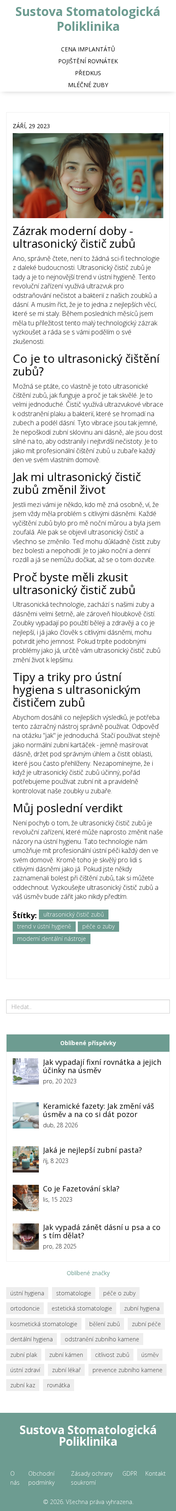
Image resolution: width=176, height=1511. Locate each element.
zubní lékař (66, 1370)
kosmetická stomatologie (43, 1324)
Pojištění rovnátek (88, 61)
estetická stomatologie (82, 1308)
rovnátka (58, 1385)
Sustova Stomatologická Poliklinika (88, 19)
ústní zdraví (25, 1370)
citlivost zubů (112, 1355)
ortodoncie (25, 1308)
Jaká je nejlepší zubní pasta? (92, 1150)
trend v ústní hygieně (44, 926)
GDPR (129, 1473)
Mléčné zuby (88, 85)
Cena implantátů (88, 49)
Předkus (88, 73)
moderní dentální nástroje (51, 938)
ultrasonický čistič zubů (73, 914)
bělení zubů (104, 1324)
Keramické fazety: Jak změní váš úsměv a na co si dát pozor (98, 1110)
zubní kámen (66, 1355)
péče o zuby (98, 926)
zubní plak (23, 1355)
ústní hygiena (27, 1293)
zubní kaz (22, 1385)
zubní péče (146, 1324)
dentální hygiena (31, 1339)
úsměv (149, 1355)
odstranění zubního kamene (102, 1339)
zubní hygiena (142, 1308)
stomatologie (73, 1293)
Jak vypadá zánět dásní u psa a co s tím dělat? (101, 1231)
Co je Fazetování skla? (81, 1189)
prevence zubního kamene (127, 1370)
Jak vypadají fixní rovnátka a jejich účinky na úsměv (102, 1066)
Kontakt (155, 1473)
